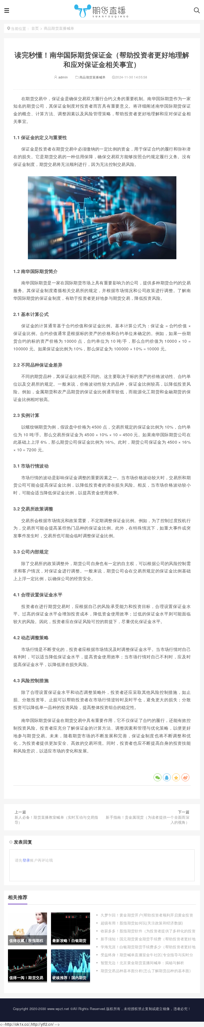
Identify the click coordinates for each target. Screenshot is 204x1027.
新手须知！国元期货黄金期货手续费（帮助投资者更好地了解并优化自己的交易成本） (148, 941)
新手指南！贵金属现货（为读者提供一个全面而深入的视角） (147, 819)
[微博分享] (185, 777)
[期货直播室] (101, 12)
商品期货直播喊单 (92, 77)
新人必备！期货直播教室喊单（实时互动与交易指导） (56, 819)
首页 (35, 28)
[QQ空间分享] (176, 777)
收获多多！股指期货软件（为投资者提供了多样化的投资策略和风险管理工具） (148, 933)
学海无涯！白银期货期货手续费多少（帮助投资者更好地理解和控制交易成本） (148, 949)
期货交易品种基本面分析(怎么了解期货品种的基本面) (146, 970)
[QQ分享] (167, 777)
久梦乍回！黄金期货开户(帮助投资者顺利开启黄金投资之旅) (147, 917)
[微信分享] (158, 777)
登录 (26, 860)
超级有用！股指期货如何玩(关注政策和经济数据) (142, 922)
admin (63, 77)
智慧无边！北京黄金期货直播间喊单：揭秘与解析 (142, 962)
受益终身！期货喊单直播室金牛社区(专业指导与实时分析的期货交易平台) (147, 957)
